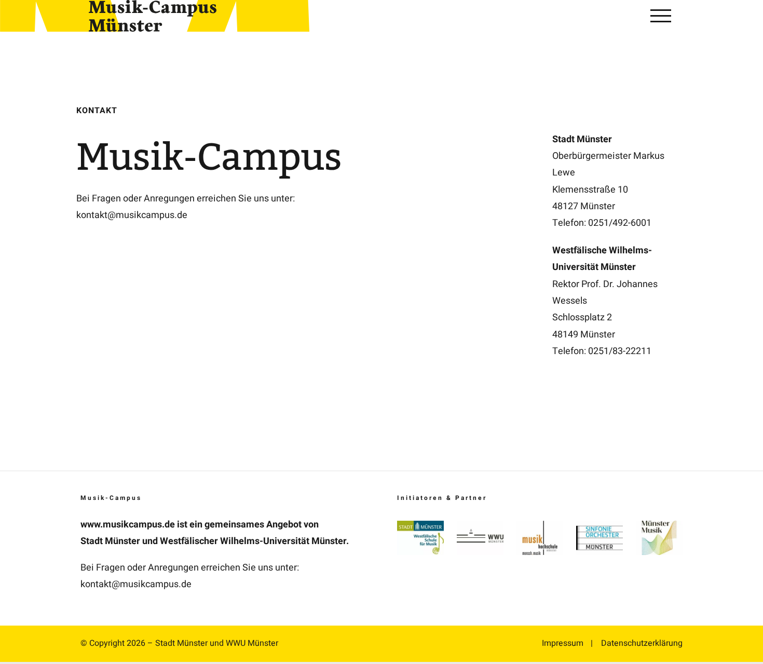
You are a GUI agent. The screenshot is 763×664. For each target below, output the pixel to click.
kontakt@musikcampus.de (131, 215)
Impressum (562, 643)
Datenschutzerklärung (642, 643)
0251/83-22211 (619, 351)
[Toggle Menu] (660, 15)
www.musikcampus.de (127, 525)
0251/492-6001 (619, 223)
